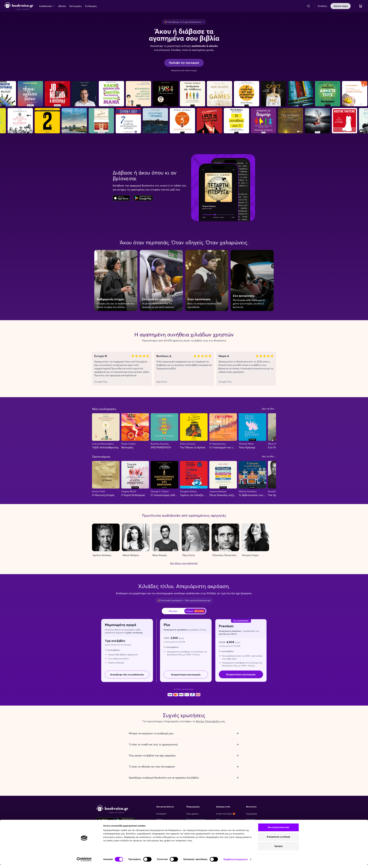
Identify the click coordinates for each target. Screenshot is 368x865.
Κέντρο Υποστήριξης (208, 721)
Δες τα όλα (268, 408)
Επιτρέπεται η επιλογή (278, 837)
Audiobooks (45, 6)
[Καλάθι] (360, 6)
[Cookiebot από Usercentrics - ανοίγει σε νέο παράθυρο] (84, 859)
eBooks (62, 6)
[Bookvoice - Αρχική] (19, 6)
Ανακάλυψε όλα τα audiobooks (127, 674)
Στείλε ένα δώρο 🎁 (225, 813)
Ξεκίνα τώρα (341, 6)
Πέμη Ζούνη (188, 555)
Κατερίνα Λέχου (250, 555)
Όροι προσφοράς (185, 689)
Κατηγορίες (75, 6)
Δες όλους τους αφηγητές (184, 563)
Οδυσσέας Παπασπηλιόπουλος (225, 555)
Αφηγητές (250, 819)
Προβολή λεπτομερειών (235, 859)
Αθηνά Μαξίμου (130, 555)
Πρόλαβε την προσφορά (184, 62)
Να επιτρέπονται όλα (278, 827)
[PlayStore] (143, 198)
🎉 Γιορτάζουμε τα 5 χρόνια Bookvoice (184, 22)
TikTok (159, 819)
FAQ (218, 819)
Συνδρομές (91, 6)
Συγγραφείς (251, 813)
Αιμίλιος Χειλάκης (102, 555)
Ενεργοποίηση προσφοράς (186, 674)
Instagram (161, 813)
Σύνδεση (322, 6)
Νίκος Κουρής (159, 555)
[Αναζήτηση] (308, 6)
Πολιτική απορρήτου (196, 819)
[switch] (147, 859)
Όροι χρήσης (192, 813)
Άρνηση (278, 846)
